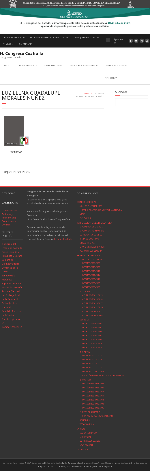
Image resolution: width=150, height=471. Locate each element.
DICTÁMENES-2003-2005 (93, 408)
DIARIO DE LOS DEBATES (91, 259)
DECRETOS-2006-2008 (92, 343)
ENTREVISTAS (85, 437)
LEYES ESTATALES (53, 65)
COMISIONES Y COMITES (91, 234)
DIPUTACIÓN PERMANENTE (92, 230)
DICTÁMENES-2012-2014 (93, 395)
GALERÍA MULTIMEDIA (116, 65)
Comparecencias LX (12, 326)
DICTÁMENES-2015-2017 (93, 391)
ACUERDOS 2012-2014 (92, 307)
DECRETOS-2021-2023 (92, 323)
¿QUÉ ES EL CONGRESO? (91, 206)
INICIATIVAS (85, 352)
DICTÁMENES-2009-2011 (93, 399)
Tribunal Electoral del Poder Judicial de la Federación (11, 295)
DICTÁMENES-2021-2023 (93, 383)
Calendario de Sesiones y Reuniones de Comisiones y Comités (9, 217)
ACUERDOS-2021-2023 (92, 295)
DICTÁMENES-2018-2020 (93, 387)
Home (86, 94)
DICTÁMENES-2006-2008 (93, 403)
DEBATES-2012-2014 (91, 275)
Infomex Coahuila (63, 239)
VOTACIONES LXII (87, 424)
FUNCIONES (85, 218)
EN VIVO (7, 44)
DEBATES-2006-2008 (91, 283)
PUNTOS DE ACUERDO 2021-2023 (97, 416)
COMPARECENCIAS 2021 (91, 441)
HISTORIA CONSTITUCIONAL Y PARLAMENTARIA (101, 210)
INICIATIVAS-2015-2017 (92, 363)
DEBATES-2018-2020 (91, 267)
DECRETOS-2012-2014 (92, 335)
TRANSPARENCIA (26, 65)
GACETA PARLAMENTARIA (82, 65)
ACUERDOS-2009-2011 (92, 311)
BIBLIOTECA (111, 78)
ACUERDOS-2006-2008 (92, 315)
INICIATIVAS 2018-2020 (92, 359)
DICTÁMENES (85, 380)
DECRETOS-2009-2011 (92, 339)
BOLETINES (84, 420)
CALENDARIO (26, 44)
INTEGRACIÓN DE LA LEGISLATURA (47, 37)
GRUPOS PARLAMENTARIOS (92, 247)
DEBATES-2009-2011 (91, 279)
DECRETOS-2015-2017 (92, 331)
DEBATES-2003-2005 (91, 287)
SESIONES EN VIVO (88, 433)
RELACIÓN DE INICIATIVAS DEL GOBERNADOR (103, 375)
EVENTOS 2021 (86, 445)
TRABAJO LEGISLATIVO (84, 37)
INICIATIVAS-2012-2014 (92, 367)
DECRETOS (84, 319)
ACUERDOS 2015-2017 (92, 303)
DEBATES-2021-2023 (91, 263)
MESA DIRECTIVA (87, 243)
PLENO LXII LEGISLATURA (91, 251)
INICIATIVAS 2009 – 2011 (93, 371)
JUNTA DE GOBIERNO (89, 239)
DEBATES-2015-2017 (91, 271)
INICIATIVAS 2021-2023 (92, 355)
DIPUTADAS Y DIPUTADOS (91, 226)
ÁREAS (82, 214)
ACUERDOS (85, 291)
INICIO (7, 65)
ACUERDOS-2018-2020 (92, 299)
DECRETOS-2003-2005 (92, 347)
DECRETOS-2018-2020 (92, 327)
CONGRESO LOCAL (12, 37)
